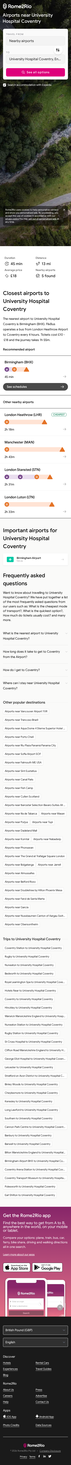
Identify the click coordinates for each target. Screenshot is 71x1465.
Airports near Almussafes (19, 873)
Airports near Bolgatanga (19, 864)
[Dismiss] (64, 209)
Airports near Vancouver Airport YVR (26, 711)
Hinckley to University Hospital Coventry (28, 1007)
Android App (46, 1416)
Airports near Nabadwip (47, 839)
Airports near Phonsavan (19, 847)
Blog (5, 1375)
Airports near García (16, 907)
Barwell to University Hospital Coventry (27, 1144)
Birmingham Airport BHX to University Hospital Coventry (36, 1161)
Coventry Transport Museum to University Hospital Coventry (36, 1178)
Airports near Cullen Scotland (22, 796)
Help (6, 1401)
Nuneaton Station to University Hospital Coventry (33, 1024)
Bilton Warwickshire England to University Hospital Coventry (36, 1152)
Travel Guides (43, 1369)
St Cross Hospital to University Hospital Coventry (33, 1041)
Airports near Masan (53, 813)
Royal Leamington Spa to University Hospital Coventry (36, 982)
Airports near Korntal (17, 839)
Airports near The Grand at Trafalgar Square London (35, 856)
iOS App (11, 1416)
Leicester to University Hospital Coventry (29, 1067)
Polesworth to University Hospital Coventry (30, 1186)
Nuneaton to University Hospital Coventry (29, 965)
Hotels (7, 1362)
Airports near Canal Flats (19, 779)
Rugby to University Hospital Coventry (27, 956)
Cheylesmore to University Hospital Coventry (31, 1092)
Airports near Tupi (42, 822)
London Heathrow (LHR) (23, 415)
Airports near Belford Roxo (20, 881)
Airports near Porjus (16, 822)
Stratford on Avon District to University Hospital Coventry (36, 1075)
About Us (8, 1389)
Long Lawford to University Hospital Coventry (31, 1110)
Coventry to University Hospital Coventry (29, 999)
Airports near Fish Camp (19, 788)
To (8, 52)
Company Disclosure (50, 1451)
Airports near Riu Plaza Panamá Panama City (30, 745)
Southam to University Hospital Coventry (28, 1118)
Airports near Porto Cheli (19, 737)
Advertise (41, 1395)
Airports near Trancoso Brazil (21, 720)
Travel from (15, 34)
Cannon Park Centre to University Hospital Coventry (35, 1127)
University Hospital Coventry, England (37, 59)
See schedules (17, 387)
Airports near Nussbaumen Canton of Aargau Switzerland (36, 915)
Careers (7, 1395)
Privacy (23, 1456)
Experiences (10, 1369)
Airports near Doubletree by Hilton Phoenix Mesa (33, 890)
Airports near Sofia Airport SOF (23, 754)
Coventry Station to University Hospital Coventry (33, 948)
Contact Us (42, 1401)
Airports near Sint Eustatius (21, 771)
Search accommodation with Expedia (29, 85)
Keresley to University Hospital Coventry (28, 1101)
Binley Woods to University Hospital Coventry (31, 1084)
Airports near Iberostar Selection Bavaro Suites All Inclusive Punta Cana (36, 805)
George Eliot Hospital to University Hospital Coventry (36, 1058)
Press (39, 1389)
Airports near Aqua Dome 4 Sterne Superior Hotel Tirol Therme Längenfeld (36, 728)
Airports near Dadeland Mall (21, 830)
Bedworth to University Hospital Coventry (29, 973)
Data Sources (43, 1425)
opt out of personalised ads (42, 218)
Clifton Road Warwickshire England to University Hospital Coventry (36, 1050)
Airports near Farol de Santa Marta (24, 898)
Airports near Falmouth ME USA (23, 762)
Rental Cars (42, 1362)
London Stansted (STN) (22, 470)
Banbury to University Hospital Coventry (28, 1135)
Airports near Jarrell (49, 864)
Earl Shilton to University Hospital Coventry (30, 1195)
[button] (35, 72)
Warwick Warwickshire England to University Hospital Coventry (36, 1016)
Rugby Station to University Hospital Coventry (31, 1033)
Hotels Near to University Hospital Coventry (30, 990)
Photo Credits (11, 1425)
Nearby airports (21, 41)
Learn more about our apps (19, 1254)
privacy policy (12, 218)
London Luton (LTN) (20, 497)
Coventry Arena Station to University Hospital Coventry (36, 1169)
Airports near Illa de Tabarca (21, 813)
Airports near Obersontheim (21, 924)
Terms (32, 1456)
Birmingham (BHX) (19, 362)
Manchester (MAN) (19, 442)
